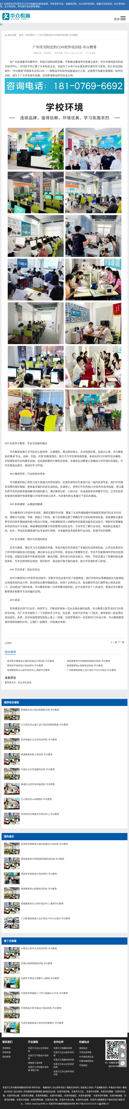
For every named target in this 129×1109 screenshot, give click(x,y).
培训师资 (6, 1057)
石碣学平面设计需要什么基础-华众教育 (40, 978)
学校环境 (6, 1052)
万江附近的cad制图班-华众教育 (36, 799)
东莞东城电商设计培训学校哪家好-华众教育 (42, 1023)
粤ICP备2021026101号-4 (87, 1104)
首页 (21, 35)
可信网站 (83, 1065)
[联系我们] (123, 1055)
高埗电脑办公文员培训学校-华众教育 (39, 739)
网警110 (105, 1104)
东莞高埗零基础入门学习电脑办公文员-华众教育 (44, 993)
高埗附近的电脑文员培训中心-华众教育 (40, 814)
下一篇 (121, 642)
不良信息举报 (85, 1052)
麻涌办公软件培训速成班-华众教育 (38, 784)
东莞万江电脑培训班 (62, 1048)
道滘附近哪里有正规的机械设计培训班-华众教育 (30, 661)
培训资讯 (30, 35)
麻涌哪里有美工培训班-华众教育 (37, 754)
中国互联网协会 (86, 1061)
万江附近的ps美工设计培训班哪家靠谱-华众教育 (44, 724)
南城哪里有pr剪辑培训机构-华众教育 (85, 665)
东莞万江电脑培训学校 (63, 1060)
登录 (29, 682)
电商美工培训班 (35, 1063)
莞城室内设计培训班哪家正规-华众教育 (40, 709)
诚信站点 (83, 1048)
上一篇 (113, 642)
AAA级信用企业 (86, 1057)
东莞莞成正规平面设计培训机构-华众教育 (41, 1008)
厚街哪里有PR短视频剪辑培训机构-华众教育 (88, 661)
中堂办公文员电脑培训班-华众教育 (38, 769)
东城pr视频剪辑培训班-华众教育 (36, 963)
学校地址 (6, 1048)
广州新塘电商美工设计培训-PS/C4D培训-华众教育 (91, 670)
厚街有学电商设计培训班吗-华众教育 (25, 665)
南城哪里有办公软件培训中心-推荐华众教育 (28, 670)
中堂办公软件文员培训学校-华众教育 (39, 948)
